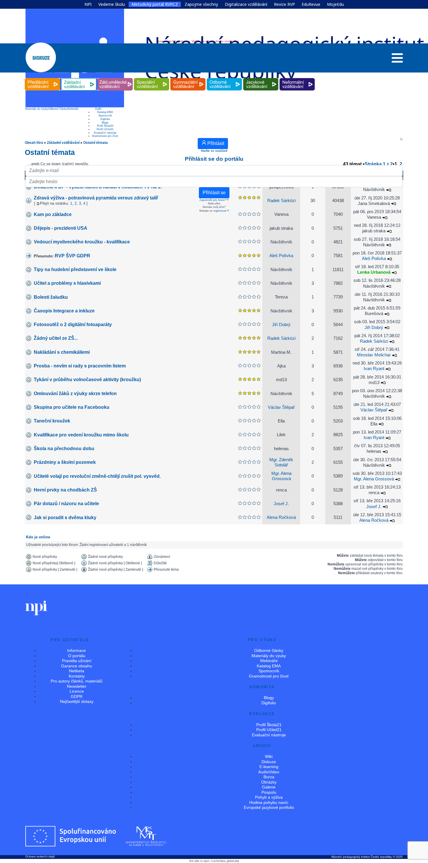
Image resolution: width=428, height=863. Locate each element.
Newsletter (76, 686)
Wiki (269, 756)
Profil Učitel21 (105, 129)
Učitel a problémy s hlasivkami (67, 283)
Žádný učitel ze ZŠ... (56, 338)
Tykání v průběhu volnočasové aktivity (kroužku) (87, 379)
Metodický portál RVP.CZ (155, 4)
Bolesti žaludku (51, 297)
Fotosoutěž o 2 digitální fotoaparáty (73, 324)
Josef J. (281, 503)
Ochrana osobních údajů (40, 856)
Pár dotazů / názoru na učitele (66, 503)
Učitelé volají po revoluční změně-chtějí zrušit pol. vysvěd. (97, 476)
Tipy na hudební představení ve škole (75, 269)
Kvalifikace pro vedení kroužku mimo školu (81, 434)
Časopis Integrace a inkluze (64, 310)
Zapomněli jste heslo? (212, 200)
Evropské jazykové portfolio (269, 807)
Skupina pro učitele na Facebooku (71, 407)
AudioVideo (268, 772)
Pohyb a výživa (269, 797)
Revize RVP (284, 4)
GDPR (76, 696)
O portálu (76, 655)
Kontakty (77, 676)
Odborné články (57, 108)
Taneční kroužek (52, 420)
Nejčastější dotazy (76, 701)
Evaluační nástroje (105, 132)
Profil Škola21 (105, 125)
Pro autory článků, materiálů (76, 681)
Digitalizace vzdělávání (246, 4)
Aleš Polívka (281, 255)
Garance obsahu (76, 666)
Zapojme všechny (201, 4)
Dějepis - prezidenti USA (60, 228)
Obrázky (269, 782)
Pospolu (268, 792)
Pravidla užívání (76, 660)
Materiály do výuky (36, 108)
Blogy (105, 122)
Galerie (268, 787)
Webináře (73, 108)
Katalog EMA (105, 112)
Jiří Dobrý (281, 324)
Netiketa (76, 671)
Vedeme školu (111, 4)
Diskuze (268, 761)
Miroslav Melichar (374, 355)
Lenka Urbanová (373, 272)
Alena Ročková (281, 517)
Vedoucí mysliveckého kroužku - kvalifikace (82, 241)
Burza (268, 776)
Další (98, 108)
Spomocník (105, 115)
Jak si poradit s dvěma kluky (65, 517)
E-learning (268, 766)
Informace (76, 650)
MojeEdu (335, 4)
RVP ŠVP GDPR (72, 255)
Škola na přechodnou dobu (64, 448)
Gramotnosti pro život (105, 136)
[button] (397, 59)
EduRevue (311, 4)
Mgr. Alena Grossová (374, 479)
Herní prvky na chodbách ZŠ (65, 489)
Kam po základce (53, 214)
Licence (77, 691)
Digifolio (105, 119)
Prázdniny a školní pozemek (65, 462)
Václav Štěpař (281, 407)
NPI (88, 4)
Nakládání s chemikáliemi (62, 352)
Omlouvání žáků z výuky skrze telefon (75, 393)
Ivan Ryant (374, 368)
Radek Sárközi (281, 338)
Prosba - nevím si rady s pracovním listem (80, 365)
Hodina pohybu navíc (268, 802)
